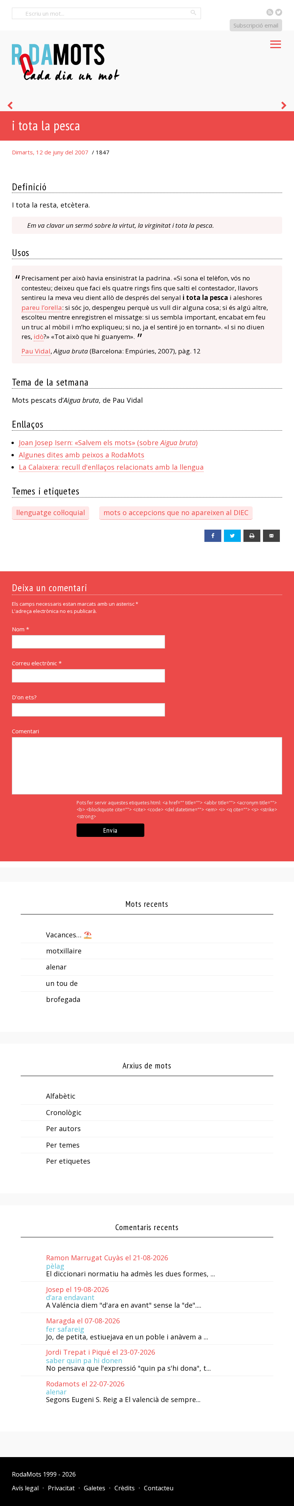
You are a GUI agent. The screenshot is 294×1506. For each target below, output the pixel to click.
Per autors (63, 1128)
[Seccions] (275, 42)
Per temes (63, 1144)
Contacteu (158, 1488)
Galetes (94, 1488)
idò (39, 336)
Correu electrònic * (37, 663)
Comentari (25, 731)
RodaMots (26, 1474)
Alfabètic (60, 1096)
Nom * (20, 629)
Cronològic (64, 1112)
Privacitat (61, 1488)
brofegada (63, 999)
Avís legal (25, 1488)
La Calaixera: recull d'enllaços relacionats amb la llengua (111, 467)
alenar (56, 966)
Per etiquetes (68, 1161)
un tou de (62, 983)
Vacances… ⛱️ (69, 934)
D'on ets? (24, 697)
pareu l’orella (41, 307)
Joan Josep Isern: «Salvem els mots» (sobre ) (108, 442)
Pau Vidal (36, 351)
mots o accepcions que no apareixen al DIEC (175, 512)
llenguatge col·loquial (50, 512)
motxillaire (64, 950)
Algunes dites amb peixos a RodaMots (81, 454)
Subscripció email (256, 25)
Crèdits (124, 1488)
